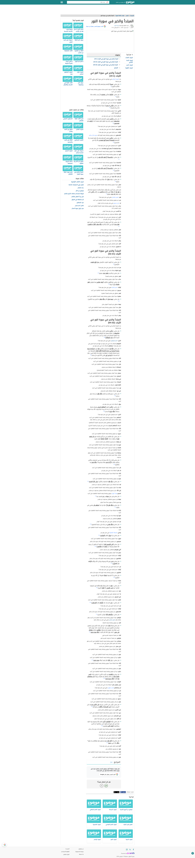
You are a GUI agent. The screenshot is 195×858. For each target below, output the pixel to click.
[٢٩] (90, 602)
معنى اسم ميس (79, 205)
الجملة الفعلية (113, 532)
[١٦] (90, 355)
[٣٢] (92, 660)
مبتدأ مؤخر (114, 493)
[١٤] (118, 301)
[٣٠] (96, 614)
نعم (106, 785)
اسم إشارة (114, 287)
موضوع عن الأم (80, 191)
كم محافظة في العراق (78, 200)
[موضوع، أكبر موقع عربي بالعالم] (130, 2)
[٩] (106, 194)
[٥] (113, 142)
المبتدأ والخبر (115, 79)
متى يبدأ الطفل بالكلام (78, 197)
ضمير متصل (112, 620)
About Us (81, 854)
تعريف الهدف (129, 57)
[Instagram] (127, 849)
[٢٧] (114, 577)
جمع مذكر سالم (93, 135)
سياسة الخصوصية (79, 852)
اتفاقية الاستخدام (65, 852)
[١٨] (104, 411)
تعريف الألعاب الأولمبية (77, 182)
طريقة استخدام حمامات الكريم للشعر (74, 194)
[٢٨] (97, 588)
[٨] (115, 181)
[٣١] (89, 632)
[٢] (115, 96)
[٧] (113, 170)
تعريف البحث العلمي (129, 61)
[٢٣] (90, 524)
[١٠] (118, 226)
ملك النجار (116, 26)
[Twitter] (130, 849)
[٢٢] (115, 507)
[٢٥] (95, 546)
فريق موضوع (66, 854)
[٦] (118, 159)
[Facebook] (133, 849)
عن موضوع (81, 849)
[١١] (113, 264)
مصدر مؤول (111, 688)
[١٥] (104, 337)
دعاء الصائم (81, 188)
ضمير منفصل (115, 197)
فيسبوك (123, 792)
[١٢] (98, 273)
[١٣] (109, 284)
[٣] (109, 107)
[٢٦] (111, 563)
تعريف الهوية (129, 68)
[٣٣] (104, 678)
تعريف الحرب (129, 65)
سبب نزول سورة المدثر (78, 208)
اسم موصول (114, 340)
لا (101, 785)
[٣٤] (92, 706)
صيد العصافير (80, 203)
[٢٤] (99, 535)
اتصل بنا (67, 849)
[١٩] (114, 464)
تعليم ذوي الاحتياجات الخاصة (76, 185)
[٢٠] (88, 481)
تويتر (118, 792)
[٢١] (95, 496)
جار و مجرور (116, 203)
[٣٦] (107, 743)
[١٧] (115, 396)
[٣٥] (102, 726)
